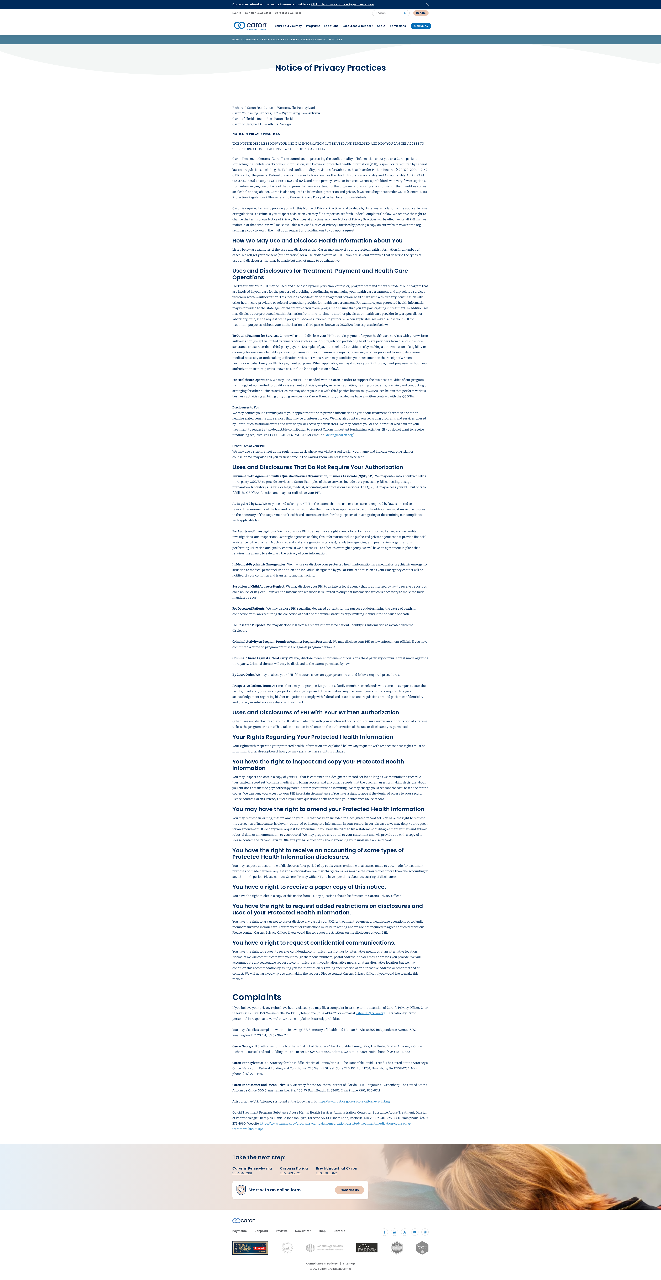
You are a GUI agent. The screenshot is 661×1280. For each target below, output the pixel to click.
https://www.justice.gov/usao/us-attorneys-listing (354, 1101)
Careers (339, 1231)
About (381, 26)
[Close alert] (427, 4)
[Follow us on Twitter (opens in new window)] (404, 1232)
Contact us (349, 1190)
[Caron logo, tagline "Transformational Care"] (250, 26)
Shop (322, 1231)
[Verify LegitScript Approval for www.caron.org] (422, 1248)
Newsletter (303, 1231)
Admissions (398, 26)
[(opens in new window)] (366, 1248)
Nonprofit (261, 1231)
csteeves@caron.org (370, 1013)
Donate (421, 13)
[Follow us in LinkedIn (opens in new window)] (394, 1232)
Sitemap (349, 1264)
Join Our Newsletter (258, 13)
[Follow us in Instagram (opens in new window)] (425, 1232)
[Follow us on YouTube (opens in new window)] (414, 1232)
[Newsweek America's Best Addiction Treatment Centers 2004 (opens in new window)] (250, 1248)
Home (236, 39)
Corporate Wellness (288, 13)
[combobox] (391, 13)
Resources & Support (358, 26)
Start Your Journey (288, 26)
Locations (331, 26)
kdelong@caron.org (339, 435)
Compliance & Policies (322, 1264)
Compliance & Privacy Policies (264, 39)
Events (236, 13)
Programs (313, 26)
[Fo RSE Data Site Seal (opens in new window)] (397, 1248)
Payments (239, 1231)
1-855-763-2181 (242, 1173)
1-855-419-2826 (290, 1173)
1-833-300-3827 (326, 1173)
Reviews (281, 1231)
